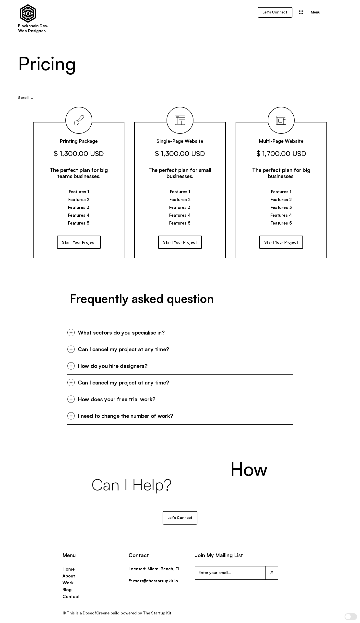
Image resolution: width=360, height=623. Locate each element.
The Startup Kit (157, 613)
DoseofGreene (96, 613)
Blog (67, 589)
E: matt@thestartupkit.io (153, 580)
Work (68, 582)
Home (68, 569)
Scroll (23, 97)
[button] (222, 12)
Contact (71, 596)
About (68, 575)
